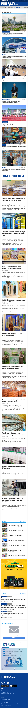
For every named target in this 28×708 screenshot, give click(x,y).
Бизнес (4, 76)
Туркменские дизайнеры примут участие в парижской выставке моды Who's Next (14, 147)
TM (21, 0)
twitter (2, 682)
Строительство (5, 122)
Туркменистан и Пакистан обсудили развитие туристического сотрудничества (13, 170)
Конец (17, 514)
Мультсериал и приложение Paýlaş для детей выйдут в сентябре (16, 550)
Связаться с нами (4, 695)
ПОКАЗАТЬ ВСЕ (23, 521)
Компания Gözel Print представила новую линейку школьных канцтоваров (12, 367)
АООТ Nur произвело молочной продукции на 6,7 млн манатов (13, 467)
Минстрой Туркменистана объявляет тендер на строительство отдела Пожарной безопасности (12, 614)
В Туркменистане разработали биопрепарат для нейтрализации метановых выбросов (16, 555)
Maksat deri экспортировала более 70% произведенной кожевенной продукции (12, 499)
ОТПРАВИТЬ (14, 637)
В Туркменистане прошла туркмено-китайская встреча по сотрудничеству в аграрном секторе (16, 540)
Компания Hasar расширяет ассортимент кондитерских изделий (12, 334)
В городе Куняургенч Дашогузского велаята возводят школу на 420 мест (13, 124)
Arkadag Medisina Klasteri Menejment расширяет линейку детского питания (11, 267)
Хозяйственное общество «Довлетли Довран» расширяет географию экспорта (14, 400)
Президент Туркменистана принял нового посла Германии (16, 546)
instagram (4, 682)
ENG (19, 0)
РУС (24, 0)
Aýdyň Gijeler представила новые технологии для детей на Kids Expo (13, 301)
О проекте (3, 690)
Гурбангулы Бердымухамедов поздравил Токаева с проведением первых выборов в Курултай (11, 102)
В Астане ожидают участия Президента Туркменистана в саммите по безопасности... (12, 34)
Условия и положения (5, 692)
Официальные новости (6, 31)
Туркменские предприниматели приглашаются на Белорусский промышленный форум (14, 56)
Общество (4, 54)
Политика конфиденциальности (7, 693)
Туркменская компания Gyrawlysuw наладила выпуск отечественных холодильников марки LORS (13, 233)
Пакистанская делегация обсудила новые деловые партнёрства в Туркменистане (14, 79)
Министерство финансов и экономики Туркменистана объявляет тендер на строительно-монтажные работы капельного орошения (13, 606)
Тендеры (4, 593)
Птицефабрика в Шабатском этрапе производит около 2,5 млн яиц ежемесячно (13, 434)
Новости (4, 521)
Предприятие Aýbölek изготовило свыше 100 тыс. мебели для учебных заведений (13, 199)
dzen (7, 682)
